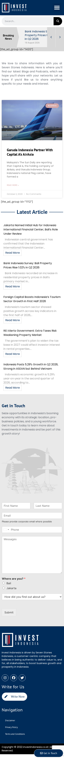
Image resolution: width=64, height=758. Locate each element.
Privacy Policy (11, 727)
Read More (12, 253)
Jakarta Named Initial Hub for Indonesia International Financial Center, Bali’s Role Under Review (30, 229)
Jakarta (11, 588)
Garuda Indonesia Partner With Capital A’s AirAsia (30, 152)
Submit (8, 612)
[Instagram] (5, 677)
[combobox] (6, 530)
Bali (8, 583)
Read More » (13, 185)
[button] (57, 7)
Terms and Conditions (15, 734)
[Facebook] (13, 677)
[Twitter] (22, 677)
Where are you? (13, 578)
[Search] (58, 21)
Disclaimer (10, 720)
